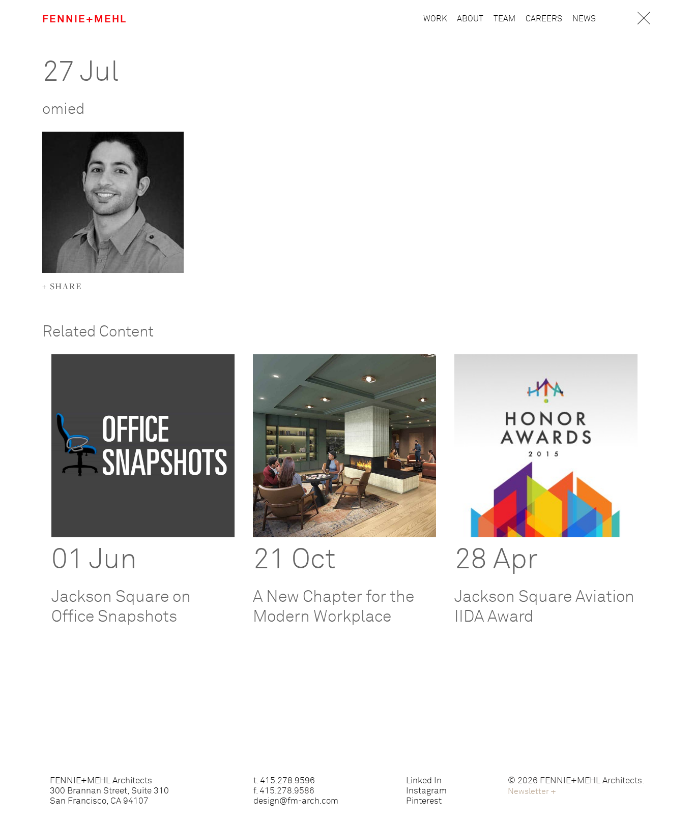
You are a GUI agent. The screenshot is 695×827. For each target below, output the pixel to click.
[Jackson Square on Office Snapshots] (143, 445)
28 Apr (496, 560)
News (584, 19)
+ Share (62, 286)
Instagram (426, 791)
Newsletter (532, 791)
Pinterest (424, 801)
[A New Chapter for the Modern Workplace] (344, 445)
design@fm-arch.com (295, 801)
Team (504, 19)
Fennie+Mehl (84, 19)
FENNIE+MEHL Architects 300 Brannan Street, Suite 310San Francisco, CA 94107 (109, 791)
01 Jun (94, 560)
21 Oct (294, 560)
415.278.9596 (287, 781)
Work (435, 19)
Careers (544, 19)
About (470, 19)
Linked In (424, 781)
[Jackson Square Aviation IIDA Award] (546, 445)
